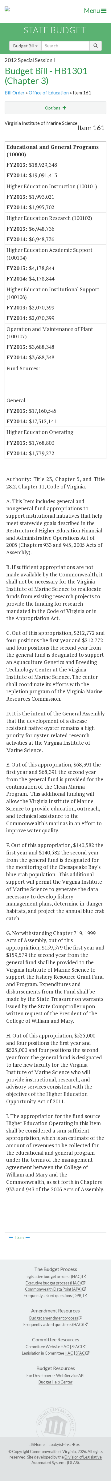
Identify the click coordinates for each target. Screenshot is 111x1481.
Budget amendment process (53, 1318)
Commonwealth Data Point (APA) (53, 1289)
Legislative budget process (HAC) (53, 1276)
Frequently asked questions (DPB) (53, 1295)
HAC (65, 1346)
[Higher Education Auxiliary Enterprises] (11, 1237)
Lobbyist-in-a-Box (64, 1444)
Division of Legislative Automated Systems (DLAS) (66, 1460)
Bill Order (15, 92)
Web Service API (70, 1375)
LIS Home (37, 1444)
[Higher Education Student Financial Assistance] (28, 1237)
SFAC (76, 1346)
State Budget (55, 30)
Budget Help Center (55, 1381)
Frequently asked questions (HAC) (53, 1324)
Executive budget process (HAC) (53, 1282)
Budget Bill (24, 45)
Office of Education (49, 92)
